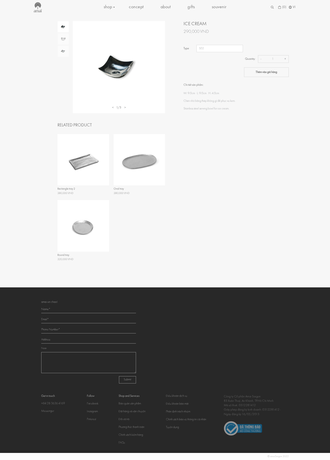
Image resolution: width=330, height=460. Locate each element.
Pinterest (91, 419)
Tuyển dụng (172, 427)
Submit (127, 380)
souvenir (219, 7)
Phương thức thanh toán (131, 427)
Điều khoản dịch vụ (176, 396)
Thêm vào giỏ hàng (266, 72)
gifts (191, 7)
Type (186, 48)
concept (136, 7)
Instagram (92, 411)
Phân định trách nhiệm (178, 412)
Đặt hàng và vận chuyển (132, 411)
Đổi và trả (124, 419)
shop (108, 7)
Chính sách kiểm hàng (131, 435)
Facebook (92, 404)
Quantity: (250, 59)
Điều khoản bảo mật (177, 404)
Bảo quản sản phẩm (130, 404)
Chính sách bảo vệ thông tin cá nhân (186, 419)
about (166, 7)
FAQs (122, 443)
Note (44, 348)
